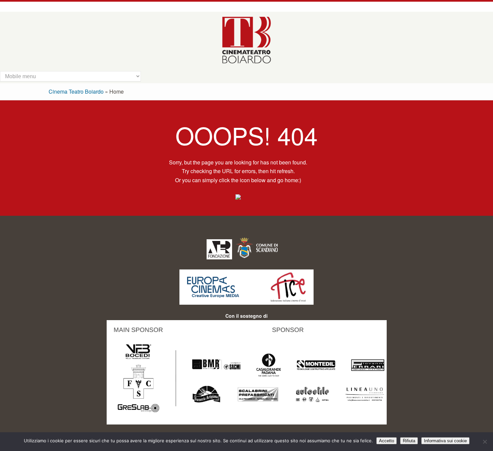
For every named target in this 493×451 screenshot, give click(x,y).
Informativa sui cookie (445, 440)
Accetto (386, 440)
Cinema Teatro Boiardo (76, 91)
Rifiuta (409, 440)
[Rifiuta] (484, 441)
